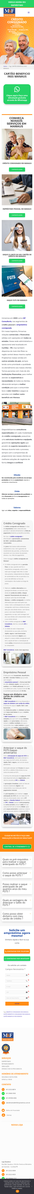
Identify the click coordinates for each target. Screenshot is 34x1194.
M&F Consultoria (9, 650)
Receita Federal (15, 800)
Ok (17, 1191)
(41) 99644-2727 (11, 1178)
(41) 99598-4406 (11, 1098)
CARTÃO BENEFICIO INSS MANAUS (12, 1016)
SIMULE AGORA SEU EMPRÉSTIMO (17, 3)
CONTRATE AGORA (17, 169)
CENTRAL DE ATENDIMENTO (16, 846)
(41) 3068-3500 (11, 1093)
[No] (32, 1186)
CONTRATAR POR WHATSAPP (18, 958)
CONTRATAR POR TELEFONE (18, 951)
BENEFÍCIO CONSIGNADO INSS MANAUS (17, 1012)
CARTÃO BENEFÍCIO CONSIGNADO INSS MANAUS (16, 1014)
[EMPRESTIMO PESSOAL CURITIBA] (17, 425)
